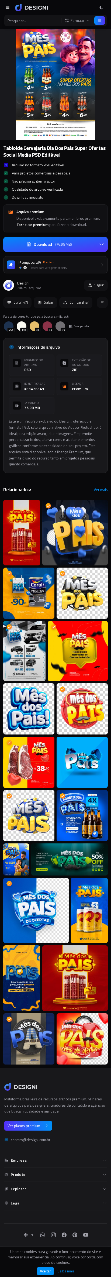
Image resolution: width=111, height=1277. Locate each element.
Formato (77, 20)
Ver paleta (81, 326)
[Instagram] (53, 1235)
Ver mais (101, 489)
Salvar (48, 302)
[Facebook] (64, 1235)
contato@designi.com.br (30, 1139)
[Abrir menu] (7, 7)
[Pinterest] (75, 1235)
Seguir (99, 285)
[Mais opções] (101, 244)
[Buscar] (99, 20)
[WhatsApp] (42, 1235)
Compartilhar (79, 302)
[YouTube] (86, 1235)
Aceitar (45, 1271)
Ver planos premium (24, 1125)
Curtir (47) (20, 302)
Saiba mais (66, 1271)
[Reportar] (102, 302)
